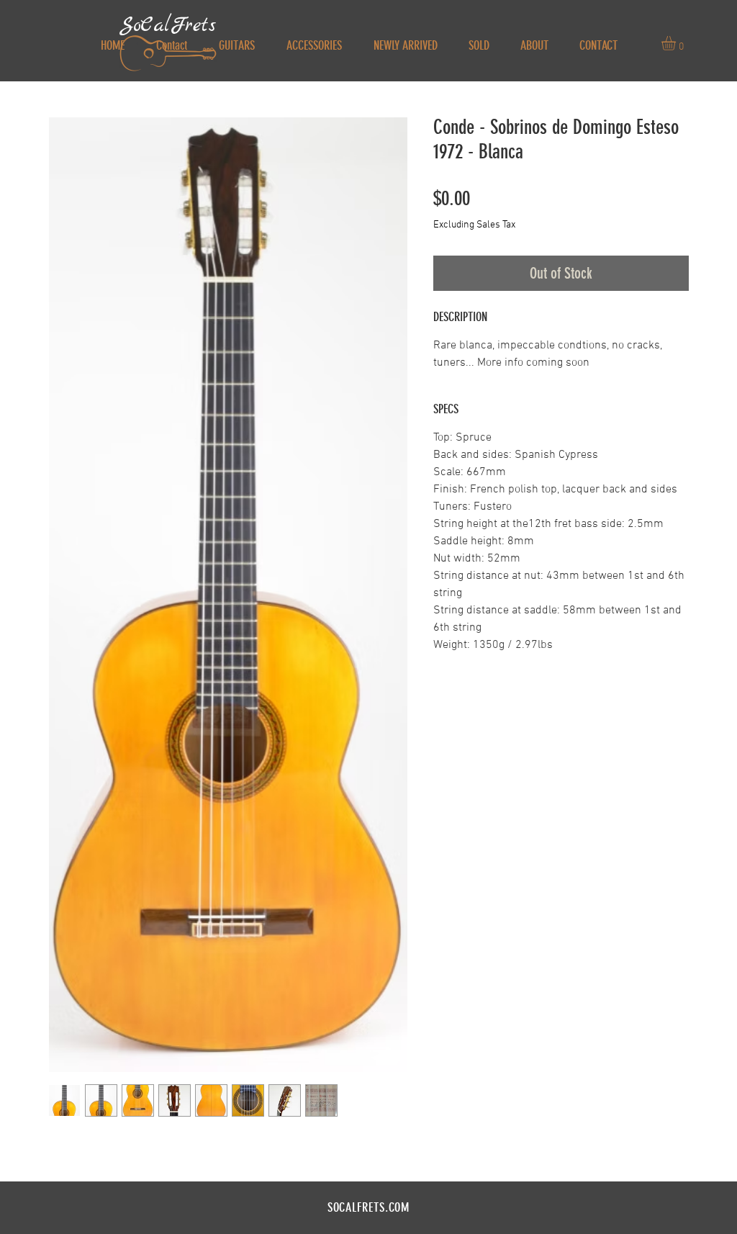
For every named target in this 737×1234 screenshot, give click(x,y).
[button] (676, 43)
